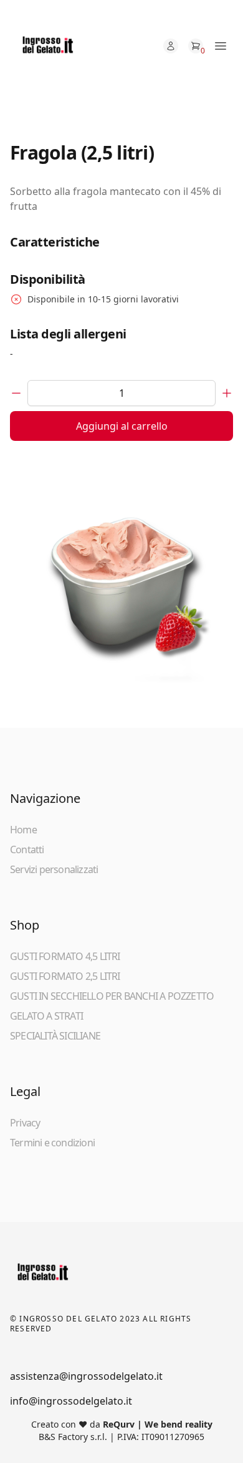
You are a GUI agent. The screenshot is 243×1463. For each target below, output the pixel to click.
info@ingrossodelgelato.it (71, 1401)
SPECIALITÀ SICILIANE (55, 1036)
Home (23, 829)
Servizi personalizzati (54, 869)
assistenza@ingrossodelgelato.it (86, 1376)
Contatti (27, 849)
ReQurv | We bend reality (157, 1424)
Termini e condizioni (52, 1142)
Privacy (25, 1123)
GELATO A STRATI (46, 1016)
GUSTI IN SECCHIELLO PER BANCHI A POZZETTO (112, 996)
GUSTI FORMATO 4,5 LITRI (65, 956)
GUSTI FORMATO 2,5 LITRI (65, 976)
